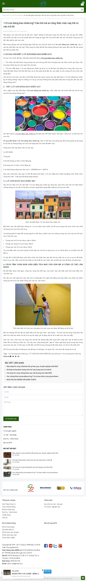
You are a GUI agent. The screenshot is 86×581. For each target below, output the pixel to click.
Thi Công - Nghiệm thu (52, 507)
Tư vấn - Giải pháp (10, 435)
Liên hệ (4, 517)
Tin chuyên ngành (9, 431)
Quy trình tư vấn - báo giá (53, 504)
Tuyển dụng (6, 515)
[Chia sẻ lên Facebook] (11, 356)
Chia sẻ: (6, 356)
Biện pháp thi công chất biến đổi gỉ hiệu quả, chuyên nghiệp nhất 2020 (32, 366)
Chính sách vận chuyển (10, 532)
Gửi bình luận (12, 419)
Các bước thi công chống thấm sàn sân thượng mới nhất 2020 (29, 373)
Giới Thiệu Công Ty (9, 504)
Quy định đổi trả (8, 529)
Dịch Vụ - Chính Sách (10, 439)
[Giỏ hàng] (81, 5)
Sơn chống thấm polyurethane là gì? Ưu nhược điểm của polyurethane (32, 376)
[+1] (19, 356)
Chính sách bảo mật (9, 535)
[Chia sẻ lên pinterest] (16, 356)
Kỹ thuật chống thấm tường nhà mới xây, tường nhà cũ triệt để (29, 370)
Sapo (70, 579)
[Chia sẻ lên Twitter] (13, 356)
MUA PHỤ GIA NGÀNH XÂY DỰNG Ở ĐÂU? (21, 380)
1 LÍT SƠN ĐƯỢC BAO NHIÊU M (19, 181)
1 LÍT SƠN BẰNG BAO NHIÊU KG (25, 87)
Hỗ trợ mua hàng (8, 527)
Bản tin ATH (7, 443)
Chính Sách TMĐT (8, 538)
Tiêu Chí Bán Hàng (8, 507)
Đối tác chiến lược (8, 509)
